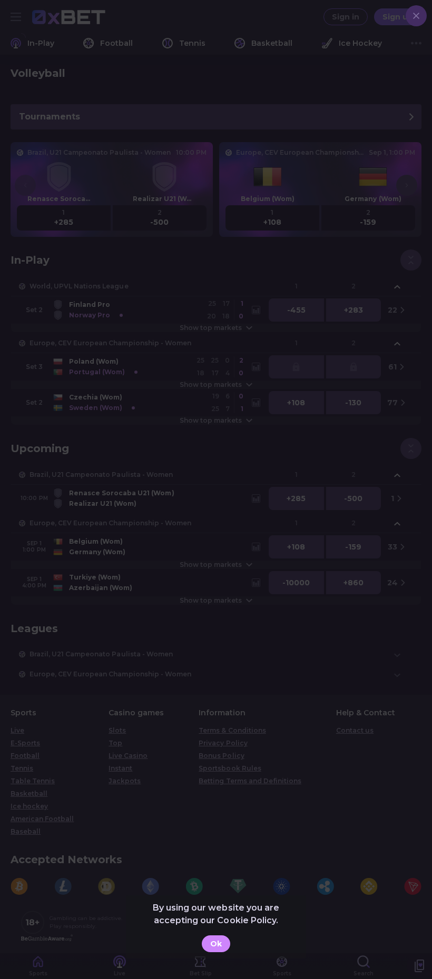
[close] (416, 16)
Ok (216, 943)
